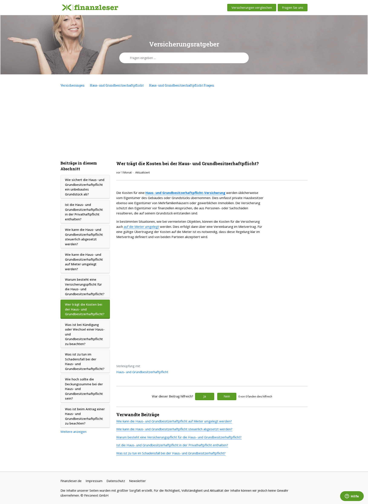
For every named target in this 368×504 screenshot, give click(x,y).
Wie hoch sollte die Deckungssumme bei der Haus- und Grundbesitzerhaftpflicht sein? (84, 388)
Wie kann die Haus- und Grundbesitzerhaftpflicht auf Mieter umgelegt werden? (84, 261)
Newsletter (137, 481)
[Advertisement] (184, 124)
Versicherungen (72, 85)
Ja (204, 396)
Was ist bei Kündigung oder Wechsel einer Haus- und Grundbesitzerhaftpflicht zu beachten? (85, 334)
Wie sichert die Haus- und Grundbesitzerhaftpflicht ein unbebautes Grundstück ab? (84, 187)
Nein (227, 396)
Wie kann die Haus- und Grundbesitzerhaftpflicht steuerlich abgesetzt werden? (84, 236)
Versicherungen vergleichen (251, 7)
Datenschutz (115, 481)
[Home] (90, 8)
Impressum (94, 481)
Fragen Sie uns (292, 7)
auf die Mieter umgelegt (141, 226)
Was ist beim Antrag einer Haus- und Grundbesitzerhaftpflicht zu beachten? (85, 416)
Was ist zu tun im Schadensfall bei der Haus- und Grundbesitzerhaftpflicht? (84, 361)
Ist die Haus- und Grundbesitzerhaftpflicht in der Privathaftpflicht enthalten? (84, 211)
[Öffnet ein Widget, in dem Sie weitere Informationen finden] (352, 496)
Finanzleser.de (71, 481)
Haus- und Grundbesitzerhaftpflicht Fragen (181, 85)
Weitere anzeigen (73, 431)
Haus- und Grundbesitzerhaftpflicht (117, 85)
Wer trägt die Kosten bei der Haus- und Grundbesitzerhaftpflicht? (84, 309)
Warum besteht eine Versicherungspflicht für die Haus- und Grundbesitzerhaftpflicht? (84, 286)
